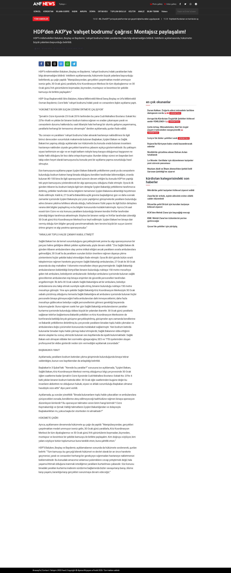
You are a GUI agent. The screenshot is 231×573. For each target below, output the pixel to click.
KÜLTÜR (132, 11)
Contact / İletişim (49, 570)
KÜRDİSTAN (48, 11)
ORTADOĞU (103, 11)
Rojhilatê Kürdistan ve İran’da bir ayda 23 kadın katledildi (177, 19)
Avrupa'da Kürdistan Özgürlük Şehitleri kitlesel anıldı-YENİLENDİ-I (171, 120)
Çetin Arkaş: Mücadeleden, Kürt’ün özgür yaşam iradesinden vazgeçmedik (168, 130)
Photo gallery (157, 4)
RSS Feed (62, 570)
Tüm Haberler (41, 19)
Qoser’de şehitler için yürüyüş (162, 226)
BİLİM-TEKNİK (153, 11)
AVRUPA (83, 11)
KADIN (74, 11)
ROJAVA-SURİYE (62, 11)
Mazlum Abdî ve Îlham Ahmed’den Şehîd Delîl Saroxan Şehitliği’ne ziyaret (169, 170)
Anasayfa (37, 570)
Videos (164, 11)
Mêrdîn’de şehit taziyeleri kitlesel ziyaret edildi (170, 190)
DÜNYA (92, 11)
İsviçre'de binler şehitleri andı (168, 138)
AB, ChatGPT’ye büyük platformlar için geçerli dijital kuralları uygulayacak (114, 19)
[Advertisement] (88, 503)
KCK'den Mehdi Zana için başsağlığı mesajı (168, 212)
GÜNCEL (37, 11)
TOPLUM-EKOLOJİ (118, 11)
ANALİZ (141, 11)
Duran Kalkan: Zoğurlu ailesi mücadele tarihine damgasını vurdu (170, 111)
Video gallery (171, 4)
